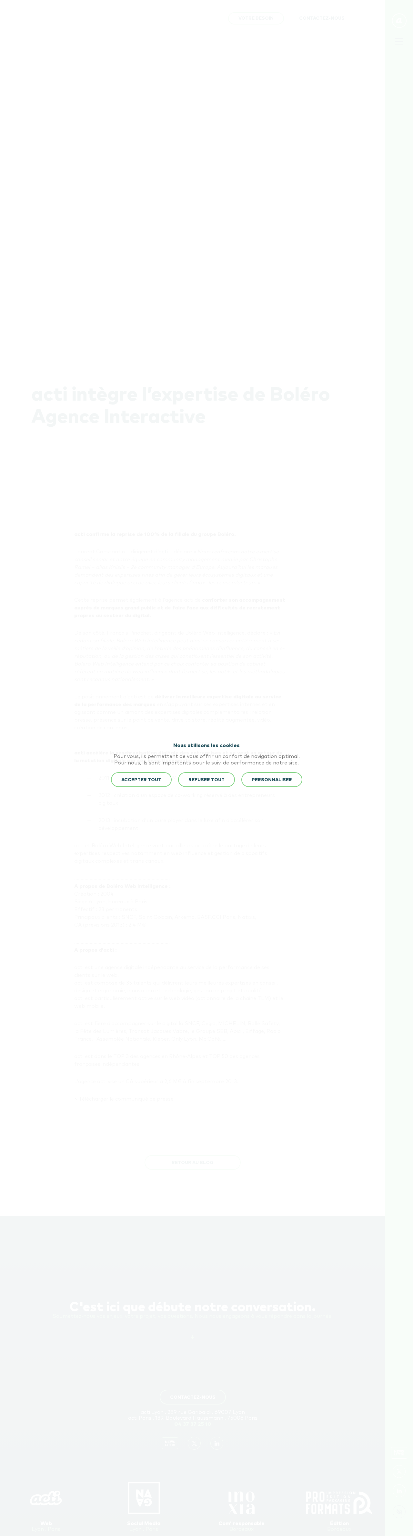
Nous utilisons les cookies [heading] (206, 745)
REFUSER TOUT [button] (206, 780)
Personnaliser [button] (272, 780)
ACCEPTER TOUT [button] (141, 780)
